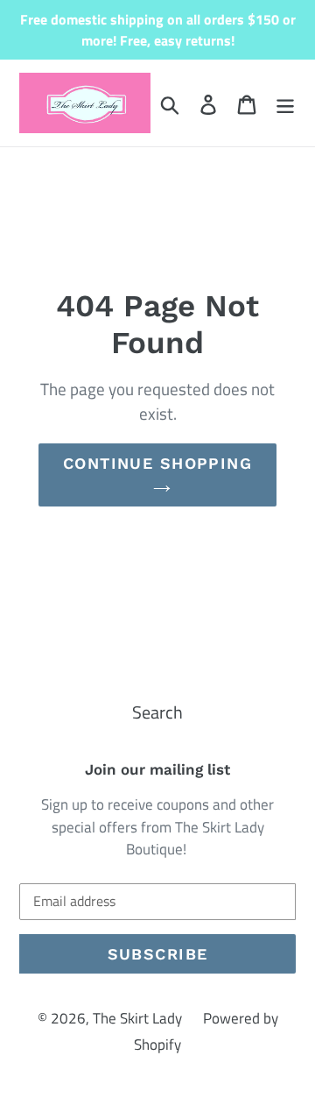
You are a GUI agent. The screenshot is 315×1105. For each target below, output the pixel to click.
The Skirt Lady (137, 1018)
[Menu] (285, 103)
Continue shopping (157, 463)
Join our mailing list (157, 769)
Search (157, 712)
